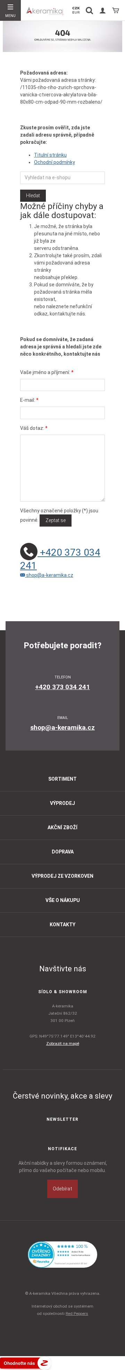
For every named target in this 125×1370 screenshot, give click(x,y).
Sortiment (62, 779)
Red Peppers (77, 1313)
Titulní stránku (50, 155)
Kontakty (62, 924)
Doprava (63, 852)
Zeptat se (55, 520)
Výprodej (62, 803)
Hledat (33, 195)
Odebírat (62, 1188)
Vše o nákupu (62, 900)
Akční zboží (62, 827)
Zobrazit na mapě (62, 1043)
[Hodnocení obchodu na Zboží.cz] (25, 1362)
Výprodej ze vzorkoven (62, 876)
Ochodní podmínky (54, 162)
